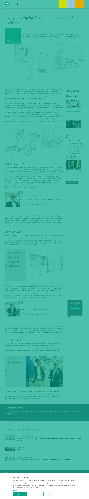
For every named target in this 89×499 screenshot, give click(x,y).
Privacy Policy (16, 490)
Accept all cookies (20, 494)
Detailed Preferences (36, 494)
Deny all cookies (51, 494)
